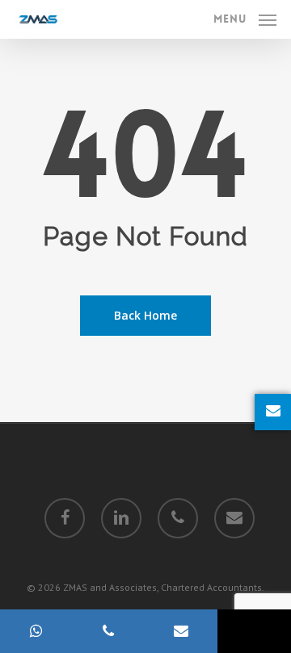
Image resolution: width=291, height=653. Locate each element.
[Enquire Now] (273, 412)
